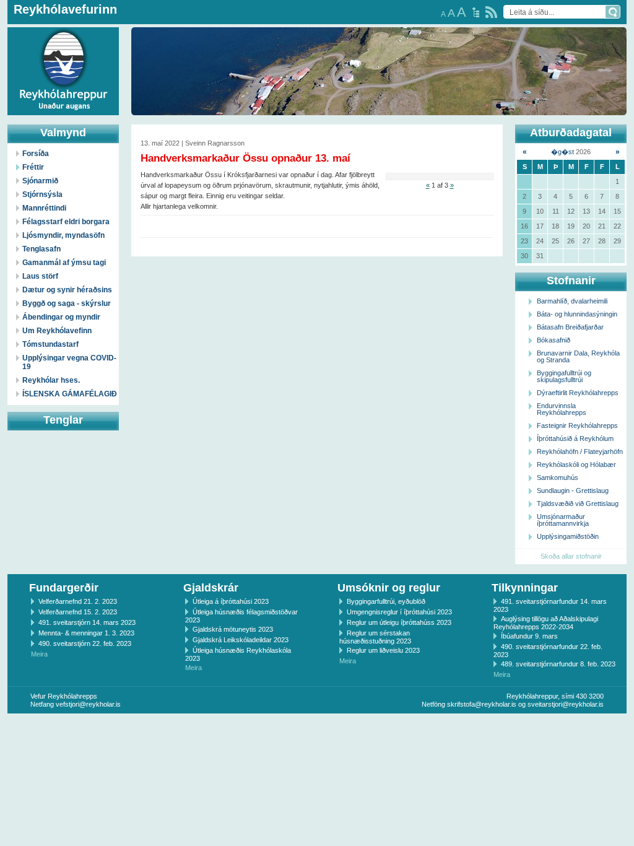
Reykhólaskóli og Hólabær (576, 464)
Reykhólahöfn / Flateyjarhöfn (580, 451)
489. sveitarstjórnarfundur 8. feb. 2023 (558, 664)
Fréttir (33, 167)
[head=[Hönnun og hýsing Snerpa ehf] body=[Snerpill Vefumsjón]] (317, 726)
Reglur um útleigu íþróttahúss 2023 (399, 622)
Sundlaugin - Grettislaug (573, 490)
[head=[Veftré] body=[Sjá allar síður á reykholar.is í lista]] (475, 12)
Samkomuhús (557, 477)
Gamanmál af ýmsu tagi (64, 262)
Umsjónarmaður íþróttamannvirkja (563, 520)
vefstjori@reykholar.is (88, 704)
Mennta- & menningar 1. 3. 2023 (86, 633)
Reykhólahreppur (55, 61)
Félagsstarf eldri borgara (66, 221)
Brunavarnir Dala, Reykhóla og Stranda (578, 356)
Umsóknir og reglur (388, 588)
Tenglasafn (41, 249)
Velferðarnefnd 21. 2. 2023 (77, 601)
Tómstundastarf (50, 344)
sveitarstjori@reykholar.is (566, 704)
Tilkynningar (525, 588)
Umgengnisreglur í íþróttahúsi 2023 (399, 612)
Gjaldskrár (210, 588)
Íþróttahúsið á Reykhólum (575, 438)
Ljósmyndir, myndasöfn (63, 235)
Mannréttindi (44, 208)
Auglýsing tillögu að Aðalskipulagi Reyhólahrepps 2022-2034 (545, 622)
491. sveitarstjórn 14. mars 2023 (87, 622)
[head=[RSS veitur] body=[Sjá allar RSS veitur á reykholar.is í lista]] (491, 12)
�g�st (562, 151)
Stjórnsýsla (42, 194)
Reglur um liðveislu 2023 (383, 650)
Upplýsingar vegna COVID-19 (69, 362)
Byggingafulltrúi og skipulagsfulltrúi (564, 376)
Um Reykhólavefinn (57, 330)
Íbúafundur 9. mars (529, 636)
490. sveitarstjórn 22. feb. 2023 (84, 643)
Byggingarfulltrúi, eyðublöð (386, 601)
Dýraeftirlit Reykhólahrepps (578, 392)
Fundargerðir (63, 588)
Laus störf (40, 276)
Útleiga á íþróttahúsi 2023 (231, 601)
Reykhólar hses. (51, 380)
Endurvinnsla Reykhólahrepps (561, 409)
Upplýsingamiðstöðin (568, 536)
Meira (39, 654)
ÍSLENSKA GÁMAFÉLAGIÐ (69, 394)
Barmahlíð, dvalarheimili (572, 301)
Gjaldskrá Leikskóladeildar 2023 (241, 639)
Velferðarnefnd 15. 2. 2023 (77, 612)
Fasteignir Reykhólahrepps (577, 425)
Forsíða (35, 153)
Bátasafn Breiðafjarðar (570, 327)
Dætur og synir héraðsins (67, 290)
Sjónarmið (40, 181)
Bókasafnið (553, 340)
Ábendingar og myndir (61, 317)
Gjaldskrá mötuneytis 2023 (233, 629)
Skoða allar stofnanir (571, 556)
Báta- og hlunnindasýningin (577, 314)
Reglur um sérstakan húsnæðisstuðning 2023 (375, 637)
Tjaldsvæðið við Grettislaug (578, 503)
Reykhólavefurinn (65, 9)
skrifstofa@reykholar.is (481, 704)
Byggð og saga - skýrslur (66, 303)
